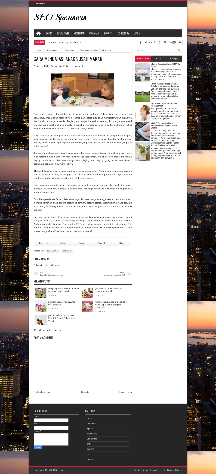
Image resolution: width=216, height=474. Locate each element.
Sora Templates (152, 470)
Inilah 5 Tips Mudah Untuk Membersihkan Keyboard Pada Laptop (165, 125)
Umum (137, 33)
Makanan (94, 33)
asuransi (91, 449)
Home (38, 33)
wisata (90, 459)
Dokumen (91, 423)
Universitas (92, 439)
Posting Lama (125, 392)
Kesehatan (79, 33)
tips (88, 454)
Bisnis (90, 418)
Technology (122, 33)
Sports (108, 33)
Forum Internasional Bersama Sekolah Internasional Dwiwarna (165, 85)
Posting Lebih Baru (42, 392)
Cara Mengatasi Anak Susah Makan (68, 59)
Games (49, 33)
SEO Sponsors (60, 17)
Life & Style (63, 33)
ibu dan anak (53, 50)
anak (89, 444)
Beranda (85, 392)
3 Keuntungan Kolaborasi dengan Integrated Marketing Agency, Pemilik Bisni (94, 42)
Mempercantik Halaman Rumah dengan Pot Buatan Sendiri (165, 144)
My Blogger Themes (173, 470)
